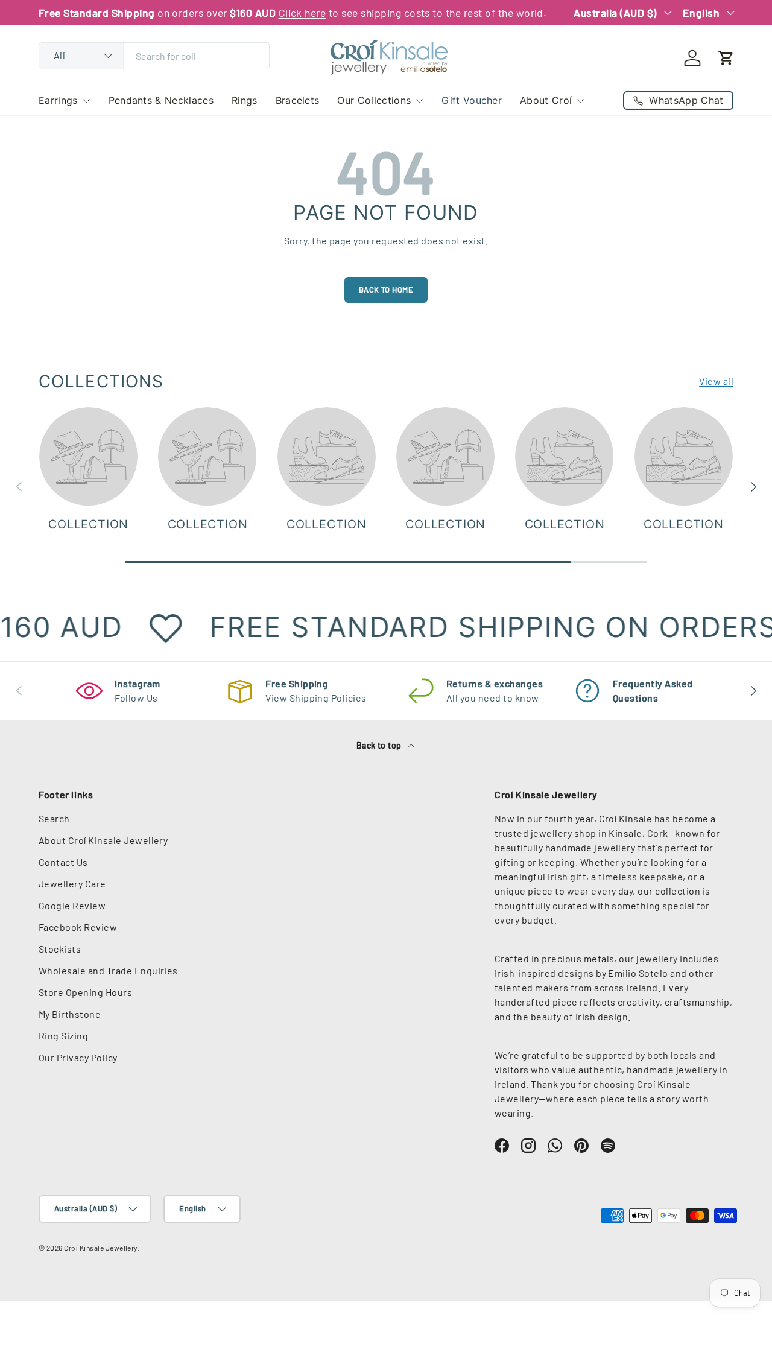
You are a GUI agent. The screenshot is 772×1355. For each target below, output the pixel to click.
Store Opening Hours (85, 992)
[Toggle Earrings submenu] (86, 101)
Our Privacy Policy (78, 1057)
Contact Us (63, 862)
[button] (726, 58)
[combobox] (154, 56)
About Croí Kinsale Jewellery (103, 840)
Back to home (386, 289)
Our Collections (374, 100)
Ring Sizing (63, 1035)
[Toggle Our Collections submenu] (419, 101)
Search (54, 818)
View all (716, 381)
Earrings (58, 100)
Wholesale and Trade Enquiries (108, 970)
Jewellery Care (72, 883)
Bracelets (298, 100)
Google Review (72, 905)
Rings (245, 100)
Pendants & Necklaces (161, 100)
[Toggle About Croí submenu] (580, 101)
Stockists (60, 948)
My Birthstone (70, 1014)
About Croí (546, 100)
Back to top (380, 745)
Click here (302, 12)
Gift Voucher (471, 100)
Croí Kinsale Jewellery (101, 1247)
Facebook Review (78, 927)
